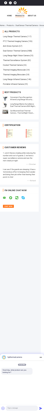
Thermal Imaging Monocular (14, 70)
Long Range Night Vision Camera (16, 55)
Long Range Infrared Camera (14, 79)
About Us (32, 16)
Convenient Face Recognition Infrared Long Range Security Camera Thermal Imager (21, 99)
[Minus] (40, 357)
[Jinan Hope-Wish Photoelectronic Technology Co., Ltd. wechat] (18, 198)
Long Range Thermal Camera (15, 36)
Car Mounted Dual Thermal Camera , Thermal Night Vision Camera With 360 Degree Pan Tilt (22, 113)
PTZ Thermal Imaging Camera (15, 41)
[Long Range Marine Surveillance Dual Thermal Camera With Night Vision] (5, 105)
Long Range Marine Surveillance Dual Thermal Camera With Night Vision (22, 106)
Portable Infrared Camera (13, 84)
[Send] (41, 408)
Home (9, 16)
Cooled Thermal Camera (13, 65)
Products (19, 16)
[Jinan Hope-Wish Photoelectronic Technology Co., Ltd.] (22, 10)
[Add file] (3, 408)
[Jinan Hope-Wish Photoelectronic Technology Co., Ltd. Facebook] (6, 2)
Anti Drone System (11, 46)
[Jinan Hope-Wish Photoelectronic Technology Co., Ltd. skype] (25, 197)
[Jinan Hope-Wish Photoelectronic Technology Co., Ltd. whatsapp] (12, 198)
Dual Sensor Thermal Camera (27, 25)
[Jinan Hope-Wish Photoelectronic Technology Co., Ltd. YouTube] (15, 2)
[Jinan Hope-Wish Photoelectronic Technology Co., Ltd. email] (6, 198)
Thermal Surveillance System (15, 60)
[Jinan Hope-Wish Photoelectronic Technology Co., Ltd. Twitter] (10, 3)
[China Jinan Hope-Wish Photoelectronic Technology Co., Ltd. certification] (9, 133)
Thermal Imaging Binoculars (14, 74)
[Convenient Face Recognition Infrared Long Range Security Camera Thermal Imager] (5, 98)
